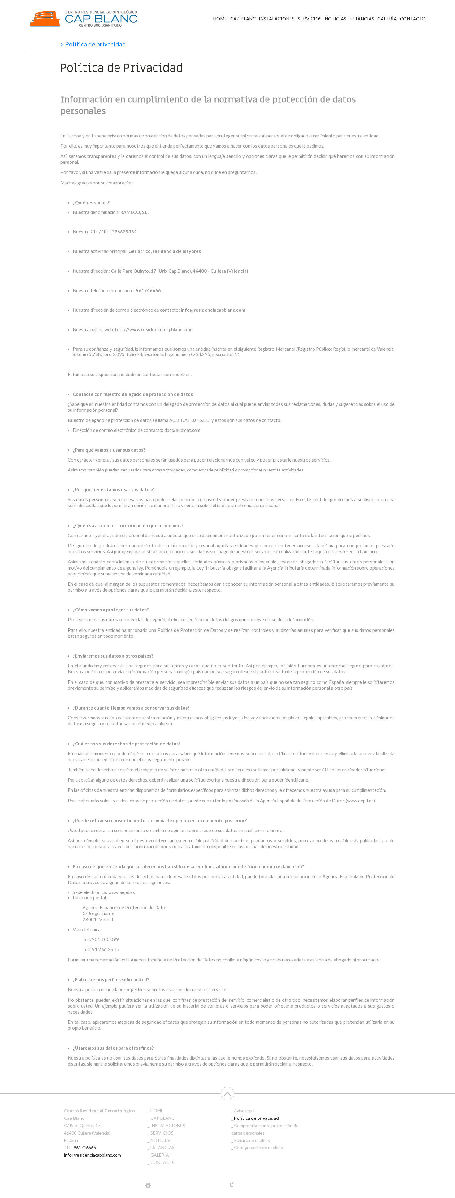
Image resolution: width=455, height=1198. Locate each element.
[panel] (148, 1185)
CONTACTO (413, 18)
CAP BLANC (243, 18)
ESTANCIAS (361, 18)
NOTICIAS (335, 18)
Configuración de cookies (258, 1147)
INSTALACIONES (277, 18)
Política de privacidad (256, 1118)
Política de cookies (252, 1140)
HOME (220, 18)
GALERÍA (387, 18)
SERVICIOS (310, 18)
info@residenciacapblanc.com (92, 1154)
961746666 (85, 1147)
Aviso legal (244, 1110)
